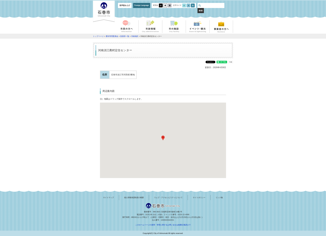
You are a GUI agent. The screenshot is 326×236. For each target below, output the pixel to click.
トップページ (98, 36)
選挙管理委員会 (112, 36)
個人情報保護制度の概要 (134, 197)
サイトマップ (108, 197)
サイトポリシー (199, 197)
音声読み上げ (124, 5)
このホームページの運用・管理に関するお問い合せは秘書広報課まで (163, 225)
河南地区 (134, 36)
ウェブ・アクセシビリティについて (168, 197)
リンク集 (219, 197)
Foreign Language (141, 5)
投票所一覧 (124, 36)
